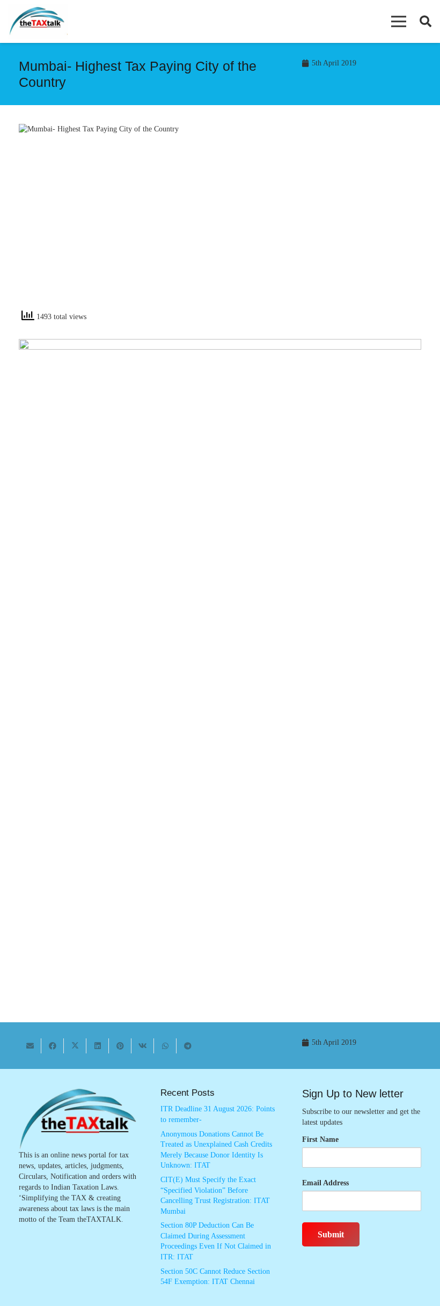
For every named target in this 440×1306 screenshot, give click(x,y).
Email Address (325, 1183)
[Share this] (52, 1045)
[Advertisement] (326, 220)
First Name (320, 1139)
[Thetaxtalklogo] (38, 21)
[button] (398, 21)
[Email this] (30, 1045)
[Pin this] (120, 1045)
